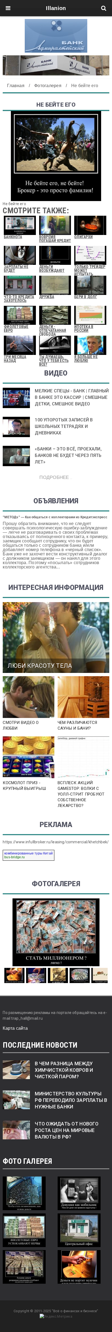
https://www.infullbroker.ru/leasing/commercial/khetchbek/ (56, 842)
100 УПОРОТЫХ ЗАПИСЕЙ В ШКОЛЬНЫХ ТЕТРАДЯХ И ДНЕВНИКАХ (64, 426)
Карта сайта (15, 1028)
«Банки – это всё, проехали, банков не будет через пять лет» (68, 455)
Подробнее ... (55, 477)
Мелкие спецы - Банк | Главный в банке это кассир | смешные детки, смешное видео (72, 397)
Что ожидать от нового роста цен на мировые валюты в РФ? (66, 1130)
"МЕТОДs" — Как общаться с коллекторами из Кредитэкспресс (55, 517)
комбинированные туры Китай (28, 853)
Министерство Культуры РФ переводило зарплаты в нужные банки (71, 1100)
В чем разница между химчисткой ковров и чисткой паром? (64, 1070)
